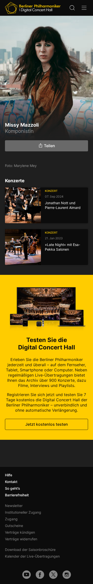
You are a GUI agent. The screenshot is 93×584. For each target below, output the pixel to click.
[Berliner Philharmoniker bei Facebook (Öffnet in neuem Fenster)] (40, 574)
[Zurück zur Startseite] (33, 8)
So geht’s (12, 488)
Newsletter (14, 505)
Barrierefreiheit (17, 495)
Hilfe (8, 475)
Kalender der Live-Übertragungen (32, 556)
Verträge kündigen (20, 532)
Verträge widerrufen (21, 539)
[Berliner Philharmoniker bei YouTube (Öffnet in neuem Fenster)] (26, 574)
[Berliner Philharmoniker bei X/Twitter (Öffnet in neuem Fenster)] (53, 574)
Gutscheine (14, 526)
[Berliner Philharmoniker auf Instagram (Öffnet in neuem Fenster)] (66, 574)
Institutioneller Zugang (23, 512)
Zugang (11, 519)
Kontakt (11, 482)
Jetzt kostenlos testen (46, 424)
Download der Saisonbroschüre (30, 549)
